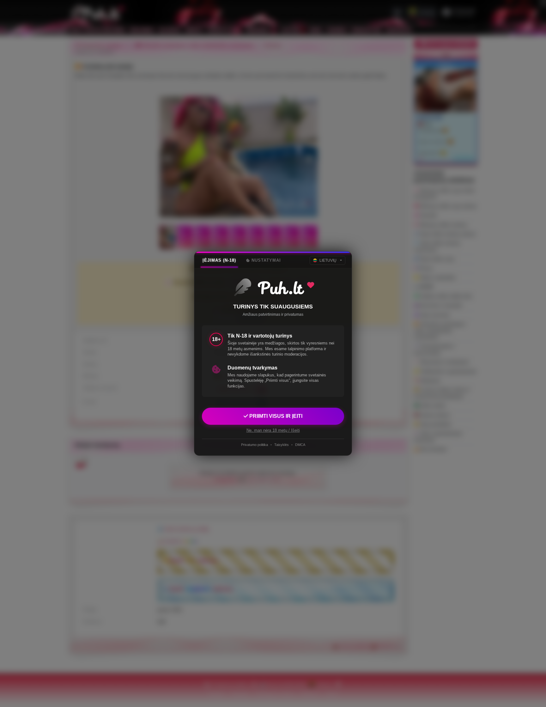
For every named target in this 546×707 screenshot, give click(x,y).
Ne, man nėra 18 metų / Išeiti (273, 430)
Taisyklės (281, 445)
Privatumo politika (254, 445)
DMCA (300, 445)
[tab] (219, 260)
